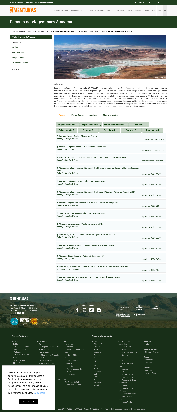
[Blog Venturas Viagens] (99, 310)
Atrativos (93, 115)
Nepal (95, 380)
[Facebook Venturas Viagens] (77, 310)
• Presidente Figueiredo (75, 350)
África (94, 341)
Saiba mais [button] (39, 393)
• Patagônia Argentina (129, 352)
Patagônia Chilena (20, 63)
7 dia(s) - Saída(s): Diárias (81, 182)
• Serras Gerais (71, 374)
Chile (120, 366)
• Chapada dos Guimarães (50, 355)
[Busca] (165, 10)
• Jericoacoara (19, 360)
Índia (95, 374)
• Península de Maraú (22, 355)
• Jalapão (69, 366)
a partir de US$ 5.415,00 (151, 270)
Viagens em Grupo (78, 10)
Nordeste (15, 341)
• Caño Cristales (127, 388)
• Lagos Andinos (127, 377)
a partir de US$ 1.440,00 (151, 174)
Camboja (96, 371)
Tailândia (96, 382)
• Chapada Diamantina (23, 347)
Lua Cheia (120, 10)
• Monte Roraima (72, 361)
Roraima (67, 358)
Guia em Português (134, 10)
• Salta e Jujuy (126, 347)
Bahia (15, 344)
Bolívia (121, 361)
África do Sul (97, 344)
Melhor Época (77, 115)
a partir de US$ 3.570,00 (151, 217)
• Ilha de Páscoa (127, 374)
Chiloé (15, 47)
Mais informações (110, 115)
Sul (64, 379)
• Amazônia (70, 347)
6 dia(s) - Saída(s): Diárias (77, 137)
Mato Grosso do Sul (45, 363)
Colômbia (122, 383)
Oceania (147, 368)
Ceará (15, 358)
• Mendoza (125, 350)
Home (13, 31)
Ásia (94, 366)
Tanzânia (96, 358)
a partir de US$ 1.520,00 (151, 185)
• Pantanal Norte (46, 361)
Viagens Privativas (61, 10)
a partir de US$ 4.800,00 (151, 249)
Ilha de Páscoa (19, 52)
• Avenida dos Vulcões (129, 394)
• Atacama (124, 369)
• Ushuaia (124, 355)
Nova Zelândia (150, 373)
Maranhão (16, 363)
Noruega (148, 363)
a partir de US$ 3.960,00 (151, 238)
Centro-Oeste (42, 341)
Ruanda (96, 355)
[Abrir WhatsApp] (170, 405)
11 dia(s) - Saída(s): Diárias (93, 268)
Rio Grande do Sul (71, 382)
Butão (95, 369)
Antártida (147, 341)
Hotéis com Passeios (96, 10)
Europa (146, 357)
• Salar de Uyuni (127, 363)
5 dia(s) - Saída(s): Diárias (96, 193)
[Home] (24, 10)
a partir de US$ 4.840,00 (151, 259)
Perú (120, 399)
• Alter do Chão (71, 355)
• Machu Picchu (126, 402)
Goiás (40, 344)
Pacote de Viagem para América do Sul (61, 31)
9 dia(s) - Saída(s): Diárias (91, 158)
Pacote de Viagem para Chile (91, 31)
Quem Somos (138, 2)
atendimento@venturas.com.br (29, 315)
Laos (95, 377)
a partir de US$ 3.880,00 (151, 227)
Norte (65, 341)
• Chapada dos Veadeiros (49, 347)
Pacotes (62, 115)
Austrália (148, 370)
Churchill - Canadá (151, 352)
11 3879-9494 (17, 2)
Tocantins (67, 363)
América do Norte (151, 349)
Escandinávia (149, 360)
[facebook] (156, 3)
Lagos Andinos (19, 58)
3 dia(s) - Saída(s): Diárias (86, 236)
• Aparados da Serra (73, 385)
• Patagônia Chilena (128, 380)
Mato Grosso (43, 350)
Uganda (96, 361)
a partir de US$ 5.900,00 (151, 281)
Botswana (96, 347)
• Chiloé (124, 372)
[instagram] (163, 3)
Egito (95, 350)
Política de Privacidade (113, 409)
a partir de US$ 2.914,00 (151, 206)
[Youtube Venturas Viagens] (84, 310)
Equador (122, 391)
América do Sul (124, 341)
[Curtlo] (123, 308)
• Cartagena (125, 386)
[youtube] (159, 3)
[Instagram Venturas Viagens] (91, 310)
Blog (159, 10)
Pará (65, 352)
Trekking (109, 10)
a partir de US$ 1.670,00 (151, 195)
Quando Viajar (149, 10)
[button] (59, 57)
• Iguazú (124, 358)
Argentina (122, 344)
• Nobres (43, 358)
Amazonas (68, 344)
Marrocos (96, 352)
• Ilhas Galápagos (127, 397)
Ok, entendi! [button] (29, 401)
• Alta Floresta (45, 352)
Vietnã (95, 385)
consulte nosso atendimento (153, 139)
